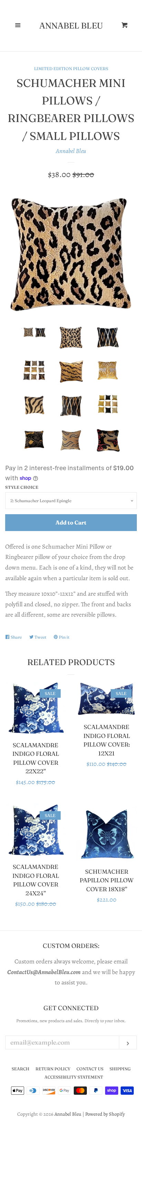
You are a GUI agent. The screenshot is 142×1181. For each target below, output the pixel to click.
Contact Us (90, 1068)
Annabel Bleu (71, 26)
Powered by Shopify (105, 1114)
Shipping (120, 1068)
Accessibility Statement (73, 1077)
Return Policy (53, 1068)
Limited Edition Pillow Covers (71, 68)
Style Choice (21, 487)
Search (20, 1068)
